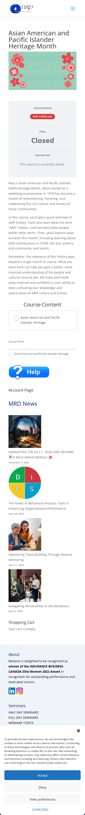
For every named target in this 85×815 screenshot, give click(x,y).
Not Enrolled (42, 116)
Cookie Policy (40, 809)
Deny (42, 787)
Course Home (16, 341)
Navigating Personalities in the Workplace (38, 606)
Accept (43, 775)
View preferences (42, 799)
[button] (78, 731)
